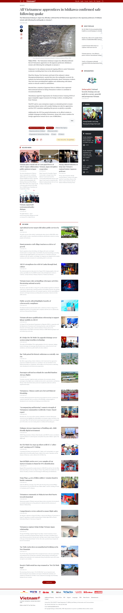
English (81, 1)
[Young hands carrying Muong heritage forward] (92, 113)
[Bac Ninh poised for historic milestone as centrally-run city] (69, 358)
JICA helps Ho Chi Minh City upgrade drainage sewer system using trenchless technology (38, 338)
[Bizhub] (58, 592)
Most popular (89, 26)
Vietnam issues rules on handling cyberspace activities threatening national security (39, 282)
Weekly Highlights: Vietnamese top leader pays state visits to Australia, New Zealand (88, 154)
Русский (98, 1)
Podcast (88, 134)
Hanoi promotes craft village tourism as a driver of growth (37, 245)
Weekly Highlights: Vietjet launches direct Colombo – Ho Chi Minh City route (88, 139)
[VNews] (39, 592)
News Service (86, 597)
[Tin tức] (46, 592)
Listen (87, 145)
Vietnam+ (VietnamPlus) (31, 1)
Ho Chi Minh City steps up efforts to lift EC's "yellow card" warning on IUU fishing (38, 446)
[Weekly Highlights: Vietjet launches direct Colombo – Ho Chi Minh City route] (98, 139)
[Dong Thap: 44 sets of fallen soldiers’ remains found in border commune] (69, 482)
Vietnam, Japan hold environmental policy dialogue (27, 207)
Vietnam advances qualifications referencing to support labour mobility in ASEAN (39, 318)
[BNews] (52, 592)
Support (69, 597)
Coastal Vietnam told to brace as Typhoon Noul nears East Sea (90, 46)
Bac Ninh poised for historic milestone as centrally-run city (39, 355)
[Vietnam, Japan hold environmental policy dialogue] (29, 196)
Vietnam (62, 134)
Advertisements (94, 597)
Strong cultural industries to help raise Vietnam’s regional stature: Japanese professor (68, 167)
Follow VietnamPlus (62, 139)
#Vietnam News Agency (61, 127)
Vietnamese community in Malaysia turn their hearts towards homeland (38, 495)
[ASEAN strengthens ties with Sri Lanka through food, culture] (69, 269)
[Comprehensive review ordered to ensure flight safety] (69, 515)
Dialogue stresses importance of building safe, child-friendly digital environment (38, 429)
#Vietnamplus (50, 127)
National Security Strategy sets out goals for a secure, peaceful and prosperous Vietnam (91, 92)
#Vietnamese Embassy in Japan (36, 127)
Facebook (21, 26)
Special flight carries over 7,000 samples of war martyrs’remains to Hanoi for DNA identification (37, 462)
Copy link (21, 38)
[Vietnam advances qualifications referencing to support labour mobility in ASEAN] (69, 322)
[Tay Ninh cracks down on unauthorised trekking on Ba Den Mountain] (69, 551)
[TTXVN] (33, 592)
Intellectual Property (49, 597)
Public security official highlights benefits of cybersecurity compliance (35, 302)
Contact (46, 599)
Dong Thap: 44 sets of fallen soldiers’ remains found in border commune (39, 479)
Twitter (21, 30)
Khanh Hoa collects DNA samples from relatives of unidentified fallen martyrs (92, 38)
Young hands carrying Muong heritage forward (91, 122)
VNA (80, 597)
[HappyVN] (24, 592)
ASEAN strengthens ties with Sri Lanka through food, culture (38, 265)
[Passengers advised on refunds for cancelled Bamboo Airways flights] (69, 377)
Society (22, 5)
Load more (49, 582)
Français (86, 1)
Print (21, 34)
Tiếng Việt (77, 1)
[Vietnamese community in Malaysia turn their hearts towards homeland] (69, 499)
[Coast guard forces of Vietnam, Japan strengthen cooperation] (49, 156)
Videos (87, 104)
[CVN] (78, 592)
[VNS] (68, 592)
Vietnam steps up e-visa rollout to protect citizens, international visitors (92, 54)
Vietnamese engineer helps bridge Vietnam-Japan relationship (37, 528)
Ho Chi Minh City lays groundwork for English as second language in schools (92, 30)
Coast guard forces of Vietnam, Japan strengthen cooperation (48, 166)
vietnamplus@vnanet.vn (53, 606)
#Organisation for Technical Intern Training (39, 134)
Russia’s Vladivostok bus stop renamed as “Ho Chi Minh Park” (39, 566)
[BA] (98, 592)
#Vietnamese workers (53, 131)
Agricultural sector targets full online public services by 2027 (39, 229)
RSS (64, 597)
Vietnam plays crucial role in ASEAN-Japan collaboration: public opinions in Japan (29, 166)
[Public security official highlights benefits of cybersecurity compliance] (69, 305)
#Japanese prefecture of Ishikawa (37, 131)
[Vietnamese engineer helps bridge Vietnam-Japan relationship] (69, 531)
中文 (94, 1)
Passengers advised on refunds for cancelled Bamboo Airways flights (38, 373)
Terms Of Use (59, 597)
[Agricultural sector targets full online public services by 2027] (69, 232)
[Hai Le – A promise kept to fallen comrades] (98, 168)
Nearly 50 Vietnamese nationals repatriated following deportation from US (92, 63)
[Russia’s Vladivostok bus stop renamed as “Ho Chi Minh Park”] (69, 570)
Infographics (89, 71)
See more (25, 224)
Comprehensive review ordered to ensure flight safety (39, 511)
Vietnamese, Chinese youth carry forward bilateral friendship (37, 392)
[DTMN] (88, 592)
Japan (54, 134)
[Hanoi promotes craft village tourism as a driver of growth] (69, 249)
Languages (75, 597)
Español (91, 1)
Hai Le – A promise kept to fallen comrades (88, 167)
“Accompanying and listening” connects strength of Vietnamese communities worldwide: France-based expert (38, 409)
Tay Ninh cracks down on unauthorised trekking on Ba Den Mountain (39, 548)
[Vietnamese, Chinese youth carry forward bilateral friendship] (69, 395)
